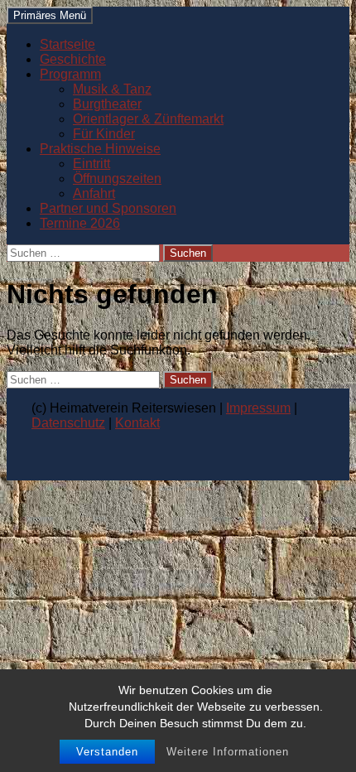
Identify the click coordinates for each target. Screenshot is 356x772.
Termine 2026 (80, 223)
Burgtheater (107, 104)
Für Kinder (104, 134)
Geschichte (73, 59)
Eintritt (91, 164)
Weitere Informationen (227, 751)
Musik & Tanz (112, 89)
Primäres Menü (49, 15)
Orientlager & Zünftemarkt (148, 119)
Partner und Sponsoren (108, 208)
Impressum (258, 408)
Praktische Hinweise (100, 149)
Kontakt (137, 423)
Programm (70, 74)
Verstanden (107, 751)
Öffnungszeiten (117, 178)
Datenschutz (68, 423)
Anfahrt (94, 193)
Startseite (67, 44)
